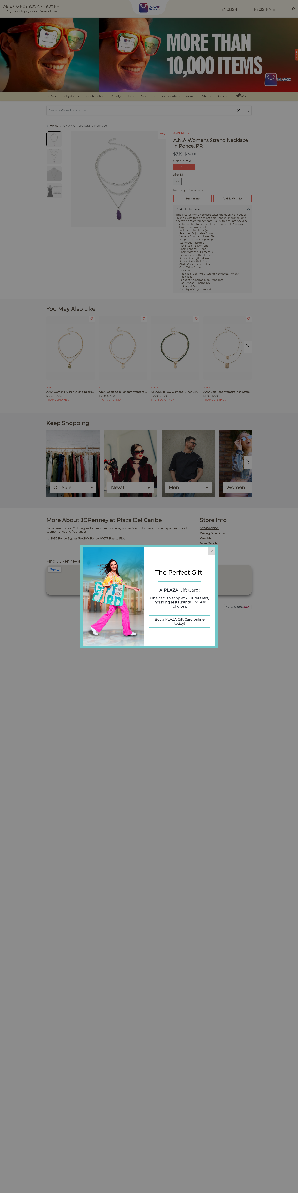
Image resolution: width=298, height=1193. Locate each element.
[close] (211, 551)
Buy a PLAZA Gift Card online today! (180, 621)
